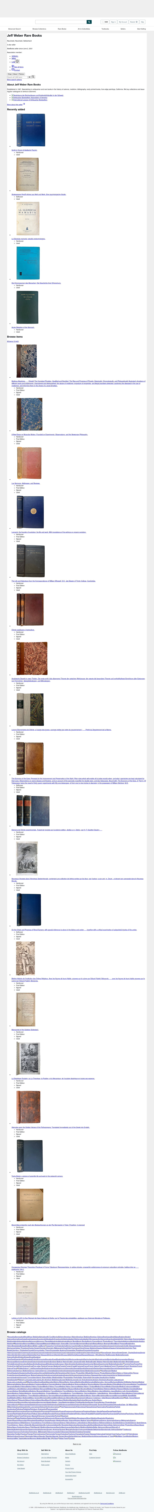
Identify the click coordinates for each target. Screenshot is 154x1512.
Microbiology (101, 1395)
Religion (74, 1418)
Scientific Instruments (47, 1425)
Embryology (27, 1361)
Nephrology (81, 1400)
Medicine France (50, 1391)
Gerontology (59, 1370)
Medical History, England (86, 1386)
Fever (132, 1364)
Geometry (114, 1368)
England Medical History (59, 1361)
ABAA (14, 58)
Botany (30, 1346)
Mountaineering (81, 1398)
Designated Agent (70, 1476)
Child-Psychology (73, 1348)
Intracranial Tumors (26, 1377)
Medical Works (18, 1391)
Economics (41, 1359)
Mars (83, 1382)
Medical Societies (130, 1389)
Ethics (48, 1364)
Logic (13, 1382)
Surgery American (53, 1429)
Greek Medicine (86, 1370)
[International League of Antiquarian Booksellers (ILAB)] (29, 100)
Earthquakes (27, 1359)
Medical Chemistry (49, 1384)
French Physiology (117, 1366)
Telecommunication (54, 1432)
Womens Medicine (36, 1438)
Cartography (119, 1346)
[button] (17, 61)
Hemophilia (43, 1373)
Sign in (113, 22)
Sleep (97, 1425)
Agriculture (43, 1337)
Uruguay (21, 1436)
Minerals (51, 1398)
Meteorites (68, 1395)
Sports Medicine (81, 1427)
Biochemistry (81, 1343)
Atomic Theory (113, 1341)
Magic (44, 1382)
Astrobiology (18, 1341)
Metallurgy (37, 1395)
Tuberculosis (100, 1434)
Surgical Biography (66, 1429)
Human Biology (30, 1375)
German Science (35, 1370)
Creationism (48, 1352)
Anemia (15, 1339)
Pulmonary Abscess (30, 1416)
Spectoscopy (51, 1427)
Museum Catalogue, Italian (96, 1398)
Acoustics (11, 1337)
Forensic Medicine (53, 1366)
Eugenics (54, 1364)
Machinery (31, 1382)
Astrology (25, 1341)
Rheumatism (22, 1420)
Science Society (124, 1422)
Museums (109, 1398)
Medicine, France (58, 1393)
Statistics (90, 1427)
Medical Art (122, 1382)
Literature (88, 1380)
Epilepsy (30, 1364)
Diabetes (31, 1355)
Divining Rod (103, 1355)
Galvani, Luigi (28, 1368)
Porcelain (51, 1413)
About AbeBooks (70, 1454)
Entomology (23, 1364)
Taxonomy (17, 1432)
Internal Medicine (118, 1375)
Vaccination (29, 1436)
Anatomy (122, 1337)
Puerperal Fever (17, 1416)
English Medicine (114, 1361)
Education (48, 1359)
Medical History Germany (69, 1386)
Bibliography (47, 1343)
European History (63, 1364)
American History (70, 1337)
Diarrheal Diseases (40, 1355)
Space (137, 1425)
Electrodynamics (101, 1359)
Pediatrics (26, 1409)
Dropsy (26, 1357)
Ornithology (84, 1404)
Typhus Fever (120, 1434)
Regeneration (60, 1418)
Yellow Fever (63, 1438)
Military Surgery (34, 1398)
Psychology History (132, 1413)
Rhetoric (15, 1420)
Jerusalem (96, 1377)
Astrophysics (62, 1341)
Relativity (68, 1418)
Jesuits (102, 1377)
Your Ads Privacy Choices (73, 1472)
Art (120, 1339)
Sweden (90, 1429)
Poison (29, 1413)
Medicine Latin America (123, 1391)
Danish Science (111, 1352)
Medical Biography (22, 1384)
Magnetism (50, 1382)
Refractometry (50, 1418)
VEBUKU (15, 56)
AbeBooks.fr (59, 1493)
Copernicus (26, 1352)
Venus (67, 1436)
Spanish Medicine (40, 1427)
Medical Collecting (62, 1384)
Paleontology (81, 1407)
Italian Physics (64, 1377)
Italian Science (83, 1377)
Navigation (73, 1400)
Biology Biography (104, 1343)
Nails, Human (129, 1398)
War (116, 1436)
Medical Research (117, 1389)
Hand (103, 1370)
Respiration (102, 1418)
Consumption (17, 1352)
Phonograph (45, 1411)
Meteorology (76, 1395)
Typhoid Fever (110, 1434)
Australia (121, 1341)
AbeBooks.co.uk (34, 1493)
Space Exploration (18, 1427)
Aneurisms (40, 1339)
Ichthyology (74, 1375)
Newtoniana (66, 1402)
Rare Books (62, 29)
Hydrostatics (59, 1375)
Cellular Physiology (21, 1348)
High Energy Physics (74, 1373)
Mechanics (114, 1382)
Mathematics (89, 1382)
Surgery (44, 1429)
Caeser (48, 1346)
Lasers (38, 1380)
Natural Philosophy (18, 1400)
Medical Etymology (124, 1384)
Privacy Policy (69, 1468)
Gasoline (41, 1368)
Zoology (72, 1438)
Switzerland (97, 1429)
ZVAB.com (122, 1493)
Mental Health (18, 1395)
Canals (93, 1346)
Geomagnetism (105, 1368)
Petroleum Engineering (38, 1409)
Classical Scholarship (117, 1348)
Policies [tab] (21, 74)
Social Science (104, 1425)
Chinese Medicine (90, 1348)
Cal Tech (54, 1346)
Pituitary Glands (96, 1411)
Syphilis (119, 1429)
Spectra (58, 1427)
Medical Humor (100, 1386)
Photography (54, 1411)
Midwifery (13, 1398)
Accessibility (69, 1479)
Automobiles (129, 1341)
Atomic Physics (102, 1341)
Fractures (79, 1366)
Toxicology (64, 1434)
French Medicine (105, 1366)
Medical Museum (68, 1389)
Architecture (102, 1339)
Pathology (19, 1409)
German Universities (48, 1370)
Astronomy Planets (43, 1341)
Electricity (65, 1359)
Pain (62, 1407)
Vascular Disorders (45, 1436)
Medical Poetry (92, 1389)
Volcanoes (97, 1436)
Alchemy (61, 1337)
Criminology (56, 1352)
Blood (113, 1343)
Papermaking (101, 1407)
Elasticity (59, 1359)
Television (72, 1432)
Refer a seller (45, 1465)
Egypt (54, 1359)
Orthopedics (117, 1404)
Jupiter (15, 1380)
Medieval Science (132, 1393)
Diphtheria (72, 1355)
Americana (107, 1337)
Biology (95, 1343)
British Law (37, 1346)
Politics (45, 1413)
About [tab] (15, 74)
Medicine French (62, 1391)
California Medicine (84, 1346)
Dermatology (23, 1355)
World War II (47, 1438)
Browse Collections (39, 29)
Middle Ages (127, 1395)
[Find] (89, 22)
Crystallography (80, 1352)
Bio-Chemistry (72, 1343)
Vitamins (91, 1436)
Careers (67, 1461)
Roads (38, 1420)
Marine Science (70, 1382)
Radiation (23, 1418)
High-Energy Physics (98, 1373)
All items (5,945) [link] (13, 341)
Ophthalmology (52, 1404)
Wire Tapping (19, 1438)
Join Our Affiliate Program (49, 1457)
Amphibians (115, 1337)
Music (115, 1398)
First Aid (15, 1366)
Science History (65, 1422)
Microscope (110, 1395)
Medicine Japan (109, 1391)
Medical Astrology (132, 1382)
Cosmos (41, 1352)
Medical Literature (27, 1389)
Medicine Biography (37, 1391)
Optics (72, 1404)
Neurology (21, 1402)
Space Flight (29, 1427)
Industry (81, 1375)
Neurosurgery (42, 1402)
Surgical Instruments (80, 1429)
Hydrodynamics (49, 1375)
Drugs (31, 1357)
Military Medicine (23, 1398)
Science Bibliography (122, 1420)
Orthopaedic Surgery (95, 1404)
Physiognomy (69, 1411)
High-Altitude (86, 1373)
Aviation (136, 1341)
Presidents (71, 1413)
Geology (97, 1368)
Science (98, 1420)
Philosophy (37, 1411)
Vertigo (71, 1436)
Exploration (119, 1364)
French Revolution (130, 1366)
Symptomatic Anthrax (109, 1429)
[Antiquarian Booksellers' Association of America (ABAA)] (29, 97)
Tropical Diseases (90, 1434)
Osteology (15, 1407)
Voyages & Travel (107, 1436)
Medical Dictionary (75, 1384)
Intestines (15, 1377)
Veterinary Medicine (81, 1436)
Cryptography (70, 1352)
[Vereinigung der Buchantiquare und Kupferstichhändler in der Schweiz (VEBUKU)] (37, 95)
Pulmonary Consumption (46, 1416)
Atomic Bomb (72, 1341)
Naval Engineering (52, 1400)
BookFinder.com (77, 1497)
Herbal (49, 1373)
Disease (78, 1355)
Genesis (76, 1368)
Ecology (34, 1359)
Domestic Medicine (115, 1355)
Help (142, 22)
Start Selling (141, 29)
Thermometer (50, 1434)
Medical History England (34, 1386)
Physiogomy (78, 1411)
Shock (92, 1425)
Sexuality (87, 1425)
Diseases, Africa (93, 1355)
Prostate (96, 1413)
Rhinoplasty (31, 1420)
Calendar (61, 1346)
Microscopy (119, 1395)
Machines (38, 1382)
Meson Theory (28, 1395)
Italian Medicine (53, 1377)
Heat (29, 1373)
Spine (73, 1427)
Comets (30, 1350)
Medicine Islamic (98, 1391)
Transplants (79, 1434)
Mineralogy (44, 1398)
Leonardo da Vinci (78, 1380)
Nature (39, 1400)
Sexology (80, 1425)
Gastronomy (61, 1368)
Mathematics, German (102, 1382)
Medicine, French (70, 1393)
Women (27, 1438)
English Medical (85, 1361)
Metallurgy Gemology (48, 1395)
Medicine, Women (108, 1393)
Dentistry (15, 1355)
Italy (89, 1377)
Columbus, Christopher (19, 1350)
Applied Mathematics (76, 1339)
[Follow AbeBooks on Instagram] (117, 1461)
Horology (15, 1375)
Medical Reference (104, 1389)
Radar (18, 1418)
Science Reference (100, 1422)
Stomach (109, 1427)
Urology (15, 1436)
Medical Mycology (81, 1389)
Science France (30, 1422)
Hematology (35, 1373)
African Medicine (33, 1337)
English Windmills (126, 1361)
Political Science (37, 1413)
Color (126, 1348)
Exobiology (80, 1364)
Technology (25, 1432)
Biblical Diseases (37, 1343)
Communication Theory (41, 1350)
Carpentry (111, 1346)
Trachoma (71, 1434)
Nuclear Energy (93, 1402)
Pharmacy (29, 1411)
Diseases (84, 1355)
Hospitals (22, 1375)
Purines (57, 1416)
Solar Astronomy (115, 1425)
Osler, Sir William (128, 1404)
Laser (34, 1380)
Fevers (136, 1364)
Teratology (79, 1432)
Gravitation (76, 1370)
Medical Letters (15, 1389)
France (85, 1366)
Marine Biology (59, 1382)
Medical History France (51, 1386)
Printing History (80, 1413)
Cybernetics (90, 1352)
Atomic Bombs (82, 1341)
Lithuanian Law (111, 1380)
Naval (44, 1400)
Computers (87, 1350)
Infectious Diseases (91, 1375)
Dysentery (18, 1359)
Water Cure (122, 1436)
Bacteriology (19, 1343)
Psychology (122, 1413)
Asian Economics (135, 1339)
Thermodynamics (39, 1434)
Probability (89, 1413)
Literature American (99, 1380)
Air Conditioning (52, 1337)
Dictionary (50, 1355)
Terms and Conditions (107, 1503)
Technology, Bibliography (38, 1432)
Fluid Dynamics (23, 1366)
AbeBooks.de (47, 1493)
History (114, 1373)
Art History (125, 1339)
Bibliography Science (59, 1343)
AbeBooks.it (70, 1493)
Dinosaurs (64, 1355)
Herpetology (62, 1373)
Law (59, 1380)
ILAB (13, 62)
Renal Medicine (92, 1418)
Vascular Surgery (58, 1436)
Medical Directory (88, 1384)
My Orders (20, 1465)
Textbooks (105, 29)
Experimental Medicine (107, 1364)
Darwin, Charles (128, 1352)
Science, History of (18, 1425)
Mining (56, 1398)
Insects (109, 1375)
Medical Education (100, 1384)
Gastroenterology (50, 1368)
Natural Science (31, 1400)
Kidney (21, 1380)
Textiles (17, 1434)
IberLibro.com (110, 1493)
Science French (41, 1422)
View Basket (21, 1468)
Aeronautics (19, 1337)
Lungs (24, 1382)
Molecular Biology (65, 1398)
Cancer (98, 1346)
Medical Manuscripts (55, 1389)
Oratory (77, 1404)
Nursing (15, 1404)
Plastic (114, 1411)
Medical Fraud (136, 1384)
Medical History (20, 1386)
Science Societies (113, 1422)
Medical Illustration (113, 1386)
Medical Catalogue (35, 1384)
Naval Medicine (64, 1400)
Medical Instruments (127, 1386)
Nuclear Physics (105, 1402)
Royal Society (45, 1420)
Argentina (110, 1339)
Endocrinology (37, 1361)
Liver (118, 1380)
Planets (109, 1411)
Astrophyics (54, 1341)
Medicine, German (83, 1393)
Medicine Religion (18, 1393)
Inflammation (102, 1375)
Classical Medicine (102, 1348)
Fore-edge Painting (40, 1366)
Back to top (77, 1444)
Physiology (86, 1411)
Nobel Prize (75, 1402)
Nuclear (85, 1402)
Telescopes (65, 1432)
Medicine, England (45, 1393)
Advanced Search (14, 29)
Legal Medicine (66, 1380)
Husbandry (40, 1375)
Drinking (21, 1357)
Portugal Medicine (61, 1413)
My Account (123, 22)
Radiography (40, 1418)
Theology (23, 1434)
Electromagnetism (121, 1359)
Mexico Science (91, 1395)
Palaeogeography (70, 1407)
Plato (14, 1413)
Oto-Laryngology (34, 1407)
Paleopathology (91, 1407)
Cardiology (104, 1346)
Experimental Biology (91, 1364)
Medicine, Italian (96, 1393)
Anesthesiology (31, 1339)
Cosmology (34, 1352)
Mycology (120, 1398)
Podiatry (19, 1413)
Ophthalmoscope (64, 1404)
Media (67, 1457)
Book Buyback (45, 1461)
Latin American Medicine (49, 1380)
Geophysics (122, 1368)
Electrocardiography (76, 1359)
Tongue (58, 1434)
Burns (43, 1346)
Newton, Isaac (57, 1402)
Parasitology (110, 1407)
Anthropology (56, 1339)
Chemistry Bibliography (54, 1348)
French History (93, 1366)
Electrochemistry (89, 1359)
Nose (81, 1402)
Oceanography (42, 1404)
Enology (16, 1364)
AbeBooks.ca (98, 1493)
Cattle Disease (129, 1346)
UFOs (129, 1434)
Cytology (97, 1352)
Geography (90, 1368)
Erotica (35, 1364)
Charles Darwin (33, 1348)
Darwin (119, 1352)
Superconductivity (34, 1429)
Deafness (137, 1352)
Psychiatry (103, 1413)
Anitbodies (48, 1339)
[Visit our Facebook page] (117, 1453)
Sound (132, 1425)
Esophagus (42, 1364)
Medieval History (120, 1393)
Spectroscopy (66, 1427)
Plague (104, 1411)
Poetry (24, 1413)
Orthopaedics (108, 1404)
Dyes (12, 1359)
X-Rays (55, 1438)
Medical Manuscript (41, 1389)
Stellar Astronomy (99, 1427)
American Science (96, 1337)
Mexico (83, 1395)
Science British (19, 1422)
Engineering (46, 1361)
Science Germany (53, 1422)
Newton (49, 1402)
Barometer (27, 1343)
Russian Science (69, 1420)
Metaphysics (60, 1395)
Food (31, 1366)
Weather (129, 1436)
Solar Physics (125, 1425)
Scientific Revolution (62, 1425)
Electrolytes (111, 1359)
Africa (25, 1337)
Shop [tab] (9, 74)
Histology (108, 1373)
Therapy (30, 1434)
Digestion (57, 1355)
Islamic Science (41, 1377)
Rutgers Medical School (83, 1420)
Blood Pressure (120, 1343)
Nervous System (91, 1400)
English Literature (74, 1361)
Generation (70, 1368)
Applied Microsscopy (90, 1339)
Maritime (79, 1382)
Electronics (19, 1361)
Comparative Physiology (74, 1350)
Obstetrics (33, 1404)
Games (35, 1368)
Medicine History (86, 1391)
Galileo (20, 1368)
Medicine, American (32, 1393)
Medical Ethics (112, 1384)
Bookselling (24, 1346)
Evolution (72, 1364)
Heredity (55, 1373)
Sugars (23, 1429)
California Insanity (70, 1346)
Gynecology (96, 1370)
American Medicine (83, 1337)
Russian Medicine (56, 1420)
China (81, 1348)
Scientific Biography (32, 1425)
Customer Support (94, 1457)
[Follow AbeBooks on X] (114, 1457)
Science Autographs (108, 1420)
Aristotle (116, 1339)
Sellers (123, 29)
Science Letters (76, 1422)
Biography (89, 1343)
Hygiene (66, 1375)
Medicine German (74, 1391)
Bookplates (16, 1346)
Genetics (82, 1368)
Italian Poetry (73, 1377)
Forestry (63, 1366)
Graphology (68, 1370)
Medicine (26, 1391)
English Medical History (99, 1361)
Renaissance (81, 1418)
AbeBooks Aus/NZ (84, 1493)
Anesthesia (22, 1339)
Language (28, 1380)
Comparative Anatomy (58, 1350)
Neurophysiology (31, 1402)
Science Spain (135, 1422)
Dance (104, 1352)
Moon (73, 1398)
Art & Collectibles (84, 29)
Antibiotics (65, 1339)
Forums (67, 1465)
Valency (36, 1436)
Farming (127, 1364)
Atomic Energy (92, 1341)
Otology (42, 1407)
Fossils (73, 1366)
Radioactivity (31, 1418)
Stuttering (17, 1429)
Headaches (23, 1373)
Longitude (18, 1382)
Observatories (25, 1404)
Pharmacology (21, 1411)
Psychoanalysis (112, 1413)
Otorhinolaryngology (52, 1407)
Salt (93, 1420)
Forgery (68, 1366)
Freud (15, 1368)
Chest (65, 1348)
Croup (63, 1352)
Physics (61, 1411)
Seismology (73, 1425)
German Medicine (22, 1370)
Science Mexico (87, 1422)
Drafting (15, 1357)
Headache (15, 1373)
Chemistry (42, 1348)
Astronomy (33, 1341)
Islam (34, 1377)
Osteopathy (23, 1407)
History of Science (123, 1373)
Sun (27, 1429)
